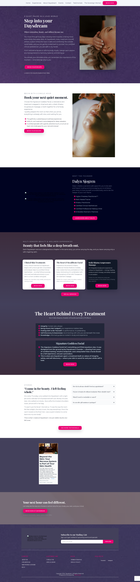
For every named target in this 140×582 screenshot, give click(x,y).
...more (52, 478)
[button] (48, 464)
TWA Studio (77, 575)
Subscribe (108, 541)
